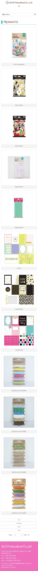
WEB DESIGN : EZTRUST (8, 567)
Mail (2, 560)
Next (19, 526)
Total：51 (26, 535)
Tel (2, 555)
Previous (19, 523)
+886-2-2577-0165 (10, 558)
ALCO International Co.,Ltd (19, 2)
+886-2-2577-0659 (10, 555)
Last (19, 530)
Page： (11, 535)
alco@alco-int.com (13, 560)
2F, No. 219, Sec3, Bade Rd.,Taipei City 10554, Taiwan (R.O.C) (16, 552)
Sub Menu (7, 14)
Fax (2, 558)
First (19, 520)
